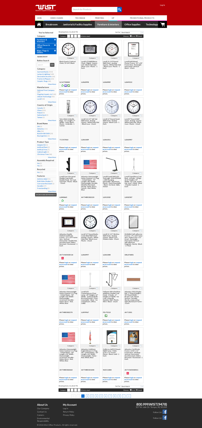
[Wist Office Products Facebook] (165, 411)
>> (129, 396)
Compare (63, 36)
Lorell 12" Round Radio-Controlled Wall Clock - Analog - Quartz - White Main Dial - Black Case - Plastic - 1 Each (89, 237)
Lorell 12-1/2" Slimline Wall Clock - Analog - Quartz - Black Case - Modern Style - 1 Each (111, 236)
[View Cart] (162, 24)
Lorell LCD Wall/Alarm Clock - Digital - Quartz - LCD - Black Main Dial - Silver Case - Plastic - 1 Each (89, 64)
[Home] (39, 24)
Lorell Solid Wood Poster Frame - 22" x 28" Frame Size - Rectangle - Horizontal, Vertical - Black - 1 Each (133, 64)
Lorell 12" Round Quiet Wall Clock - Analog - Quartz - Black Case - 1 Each (111, 121)
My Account (70, 404)
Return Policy (68, 412)
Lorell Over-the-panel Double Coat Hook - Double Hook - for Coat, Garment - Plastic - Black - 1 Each (68, 180)
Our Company (43, 408)
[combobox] (132, 32)
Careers (40, 415)
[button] (119, 9)
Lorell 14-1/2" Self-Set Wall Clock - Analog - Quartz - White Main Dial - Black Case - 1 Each (90, 121)
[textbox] (131, 32)
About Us (42, 404)
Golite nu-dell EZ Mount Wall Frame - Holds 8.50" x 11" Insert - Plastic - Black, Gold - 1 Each (111, 352)
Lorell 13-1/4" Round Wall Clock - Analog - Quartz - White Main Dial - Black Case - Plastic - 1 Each (112, 64)
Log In (162, 5)
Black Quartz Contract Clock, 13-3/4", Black (68, 62)
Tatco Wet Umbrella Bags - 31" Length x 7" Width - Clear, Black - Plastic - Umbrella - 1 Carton (67, 122)
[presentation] (142, 32)
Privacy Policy (68, 415)
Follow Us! (157, 412)
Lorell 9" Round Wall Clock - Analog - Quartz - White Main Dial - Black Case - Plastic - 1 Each (133, 121)
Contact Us (42, 412)
